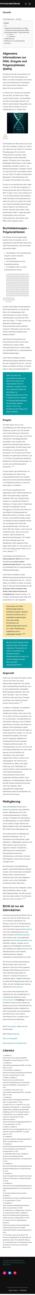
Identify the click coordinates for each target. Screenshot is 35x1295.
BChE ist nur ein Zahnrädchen (15, 41)
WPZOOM (23, 1290)
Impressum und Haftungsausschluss (14, 1262)
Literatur (8, 43)
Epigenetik (12, 36)
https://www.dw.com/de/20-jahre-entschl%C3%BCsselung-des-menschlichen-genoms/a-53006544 (16, 1082)
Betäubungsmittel (23, 935)
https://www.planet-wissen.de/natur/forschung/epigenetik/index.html (17, 1122)
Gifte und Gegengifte (10, 1038)
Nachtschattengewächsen (20, 940)
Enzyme (11, 34)
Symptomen (18, 987)
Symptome (25, 949)
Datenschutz (7, 1264)
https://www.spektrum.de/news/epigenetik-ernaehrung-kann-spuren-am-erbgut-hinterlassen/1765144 (16, 1227)
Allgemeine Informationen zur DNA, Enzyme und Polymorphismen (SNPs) (17, 29)
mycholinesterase (10, 4)
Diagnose (16, 1034)
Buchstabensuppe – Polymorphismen (17, 32)
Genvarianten (7, 1000)
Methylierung (9, 38)
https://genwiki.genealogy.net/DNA (13, 1065)
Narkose (29, 929)
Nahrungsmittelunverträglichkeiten (15, 1043)
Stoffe (24, 964)
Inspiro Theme (13, 1290)
